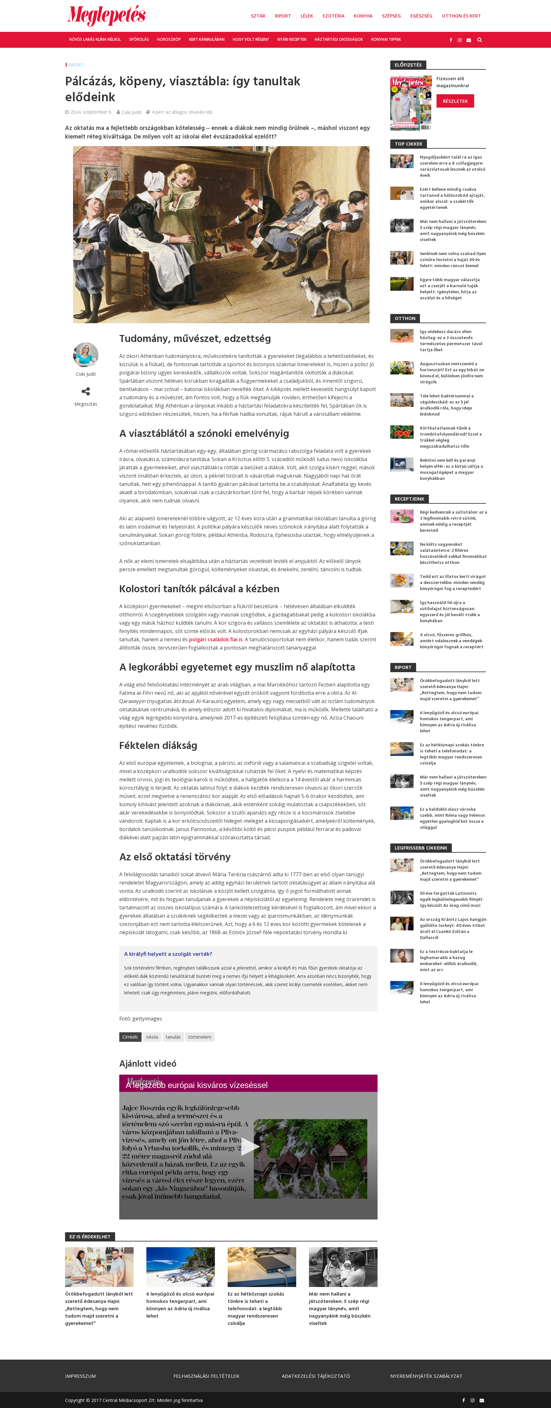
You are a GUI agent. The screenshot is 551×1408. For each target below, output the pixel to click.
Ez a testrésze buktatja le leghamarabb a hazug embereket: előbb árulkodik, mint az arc (449, 961)
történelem (199, 1037)
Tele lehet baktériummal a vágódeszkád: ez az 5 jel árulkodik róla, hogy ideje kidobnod (447, 405)
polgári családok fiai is (216, 639)
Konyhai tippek (386, 39)
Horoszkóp (169, 39)
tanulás (173, 1037)
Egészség (421, 16)
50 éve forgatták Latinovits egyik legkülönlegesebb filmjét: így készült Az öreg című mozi (452, 900)
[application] (248, 1147)
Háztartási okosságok (339, 39)
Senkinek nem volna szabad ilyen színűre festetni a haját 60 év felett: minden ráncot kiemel (453, 260)
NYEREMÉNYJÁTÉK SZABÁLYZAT (426, 1376)
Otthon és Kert (461, 16)
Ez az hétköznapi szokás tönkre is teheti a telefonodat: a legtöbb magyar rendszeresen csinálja (256, 1309)
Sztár (258, 16)
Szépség (391, 16)
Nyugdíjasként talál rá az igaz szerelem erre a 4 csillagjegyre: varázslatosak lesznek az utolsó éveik (452, 166)
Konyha (363, 16)
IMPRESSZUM (80, 1376)
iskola (152, 1037)
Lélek (307, 16)
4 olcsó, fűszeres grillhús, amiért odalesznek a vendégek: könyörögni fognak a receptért (451, 641)
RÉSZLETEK (455, 101)
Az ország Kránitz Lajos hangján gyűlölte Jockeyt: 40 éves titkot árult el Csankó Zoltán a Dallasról (453, 929)
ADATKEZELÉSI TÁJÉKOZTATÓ (316, 1376)
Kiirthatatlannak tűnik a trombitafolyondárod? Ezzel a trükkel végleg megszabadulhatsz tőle (451, 437)
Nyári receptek (291, 39)
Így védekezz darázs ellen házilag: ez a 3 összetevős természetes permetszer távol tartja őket (451, 341)
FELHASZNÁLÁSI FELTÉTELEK (206, 1376)
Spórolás (139, 39)
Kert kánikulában (206, 39)
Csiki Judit (131, 112)
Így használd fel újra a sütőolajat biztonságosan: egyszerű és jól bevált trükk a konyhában (450, 612)
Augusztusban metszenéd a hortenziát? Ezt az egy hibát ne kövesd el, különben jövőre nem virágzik (452, 373)
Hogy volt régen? (251, 39)
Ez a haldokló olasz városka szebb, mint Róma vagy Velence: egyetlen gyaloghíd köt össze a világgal (453, 819)
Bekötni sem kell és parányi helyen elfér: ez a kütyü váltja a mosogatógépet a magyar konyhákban (451, 470)
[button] (248, 1147)
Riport (283, 16)
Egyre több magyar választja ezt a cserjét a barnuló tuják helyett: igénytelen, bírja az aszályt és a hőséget (450, 289)
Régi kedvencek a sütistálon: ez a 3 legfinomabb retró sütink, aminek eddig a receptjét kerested (453, 521)
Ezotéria (333, 16)
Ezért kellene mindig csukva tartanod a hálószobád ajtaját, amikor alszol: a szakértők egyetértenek (452, 199)
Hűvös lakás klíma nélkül (95, 39)
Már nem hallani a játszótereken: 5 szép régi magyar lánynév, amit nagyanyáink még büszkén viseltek (340, 1309)
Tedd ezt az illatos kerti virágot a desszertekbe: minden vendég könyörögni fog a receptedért (453, 583)
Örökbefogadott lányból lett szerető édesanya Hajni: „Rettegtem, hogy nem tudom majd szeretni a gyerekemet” (99, 1309)
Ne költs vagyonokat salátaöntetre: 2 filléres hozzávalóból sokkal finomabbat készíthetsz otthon (453, 554)
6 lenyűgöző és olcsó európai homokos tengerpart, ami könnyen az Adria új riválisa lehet (180, 1305)
